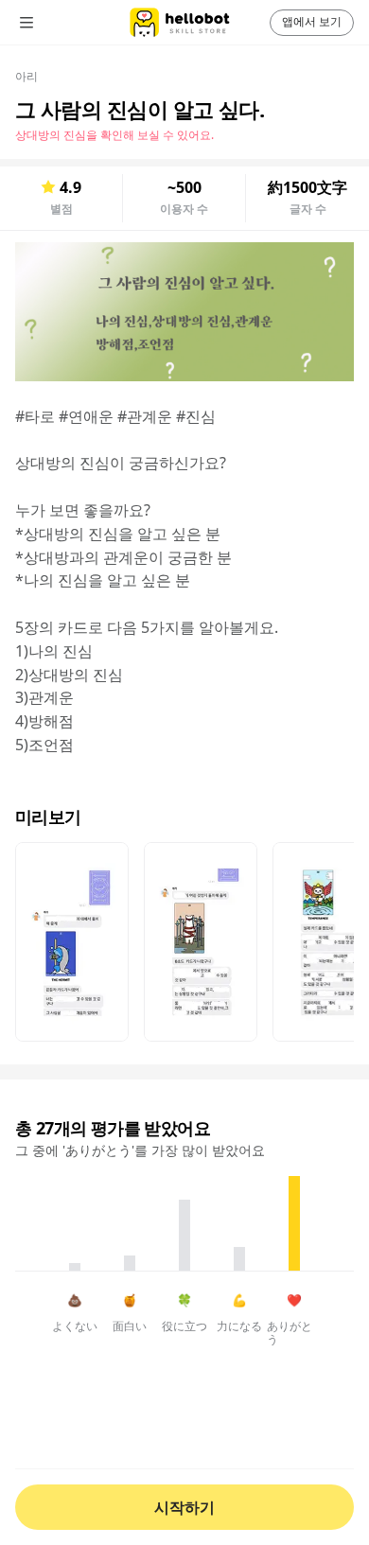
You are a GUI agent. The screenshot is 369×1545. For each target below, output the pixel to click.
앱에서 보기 (312, 21)
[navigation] (53, 22)
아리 (26, 76)
